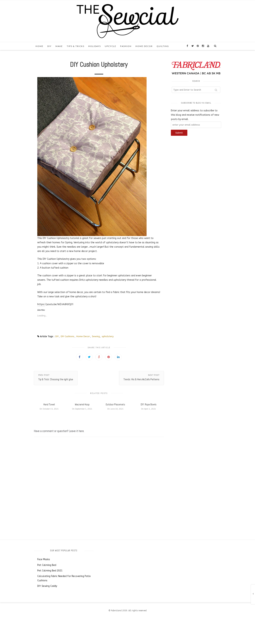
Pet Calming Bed (46, 565)
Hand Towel (49, 404)
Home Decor (144, 46)
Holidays (94, 46)
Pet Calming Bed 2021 (49, 570)
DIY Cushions (67, 336)
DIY (49, 46)
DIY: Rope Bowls (148, 404)
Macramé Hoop (82, 404)
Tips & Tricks (75, 46)
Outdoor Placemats (115, 404)
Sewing (96, 336)
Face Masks (43, 559)
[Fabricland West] (127, 20)
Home (39, 46)
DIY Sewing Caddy (47, 586)
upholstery (108, 336)
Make (59, 46)
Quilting (163, 46)
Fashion (125, 46)
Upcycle (110, 46)
